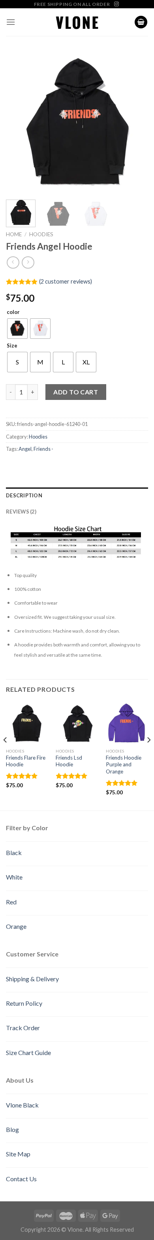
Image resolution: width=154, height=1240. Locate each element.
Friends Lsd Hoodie (69, 761)
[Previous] (18, 122)
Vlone (75, 1229)
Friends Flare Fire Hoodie (25, 761)
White (14, 877)
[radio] (17, 328)
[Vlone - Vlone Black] (77, 22)
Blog (12, 1129)
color (13, 312)
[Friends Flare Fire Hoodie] (27, 723)
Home (14, 234)
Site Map (18, 1154)
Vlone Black (22, 1105)
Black (14, 852)
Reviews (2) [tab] (21, 511)
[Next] (135, 122)
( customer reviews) (65, 281)
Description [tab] (24, 495)
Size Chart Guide (28, 1052)
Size (12, 346)
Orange (16, 926)
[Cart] (141, 22)
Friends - (43, 449)
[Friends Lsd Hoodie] (77, 723)
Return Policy (24, 1003)
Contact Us (21, 1178)
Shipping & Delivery (32, 978)
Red (11, 902)
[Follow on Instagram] (116, 4)
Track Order (23, 1027)
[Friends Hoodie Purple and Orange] (127, 723)
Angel (25, 449)
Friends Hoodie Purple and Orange (123, 764)
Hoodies (41, 234)
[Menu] (10, 22)
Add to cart (75, 392)
